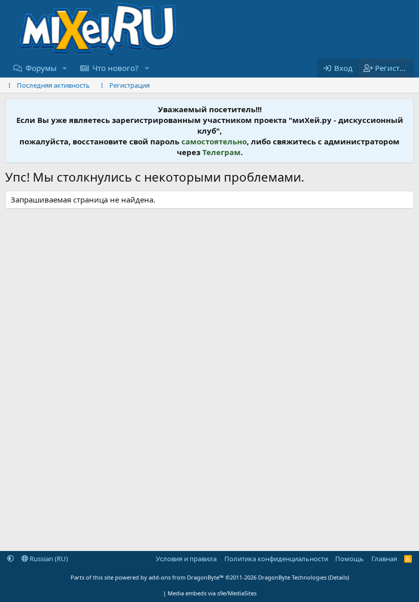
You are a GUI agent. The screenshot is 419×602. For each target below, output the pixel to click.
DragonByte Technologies (292, 577)
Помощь (349, 558)
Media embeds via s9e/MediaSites (212, 593)
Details (338, 577)
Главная (384, 558)
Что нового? (115, 68)
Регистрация (129, 85)
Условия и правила (186, 558)
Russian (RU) (48, 558)
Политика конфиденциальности (276, 558)
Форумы (41, 68)
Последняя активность (53, 85)
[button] (65, 68)
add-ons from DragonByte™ (186, 577)
